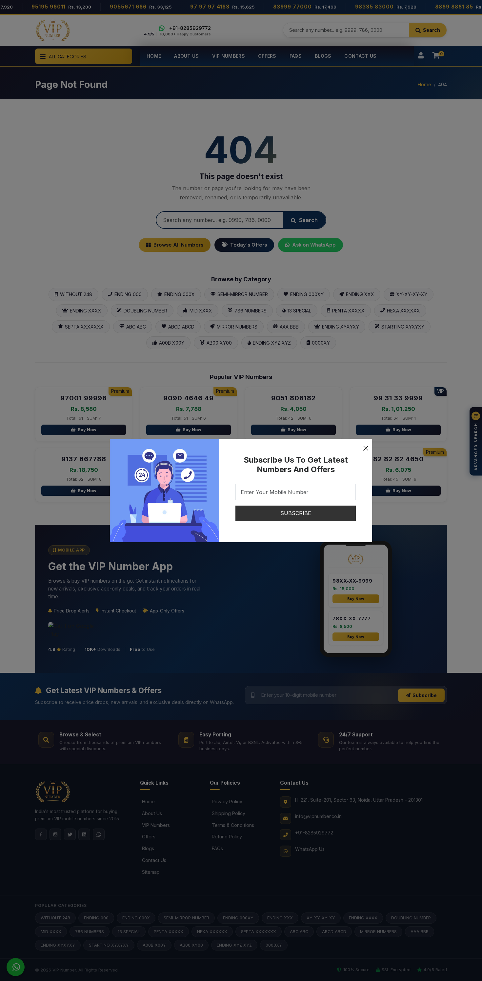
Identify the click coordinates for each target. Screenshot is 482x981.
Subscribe (295, 513)
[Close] (365, 445)
